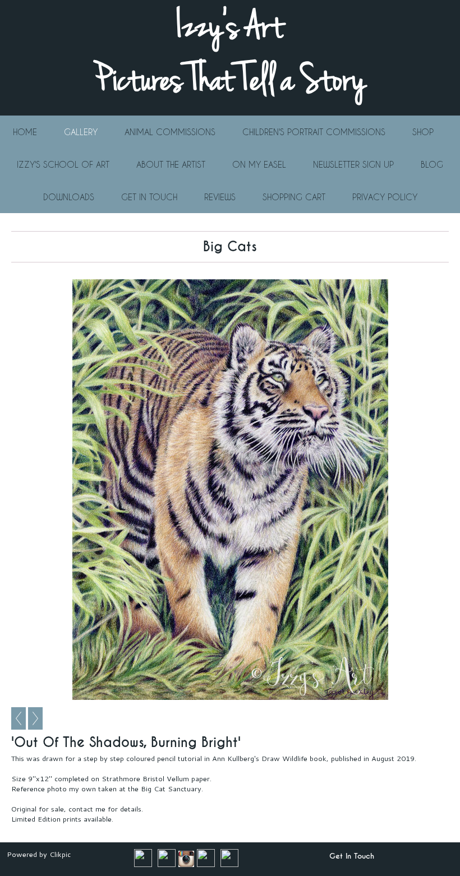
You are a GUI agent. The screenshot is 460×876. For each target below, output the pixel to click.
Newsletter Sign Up (353, 164)
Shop (423, 132)
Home (25, 132)
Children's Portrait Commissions (313, 132)
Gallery (81, 132)
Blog (432, 164)
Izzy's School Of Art (63, 164)
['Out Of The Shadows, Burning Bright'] (230, 489)
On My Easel (259, 164)
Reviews (220, 197)
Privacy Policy (384, 197)
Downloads (68, 197)
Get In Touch (149, 197)
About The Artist (170, 164)
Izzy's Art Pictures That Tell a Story (230, 53)
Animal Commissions (170, 132)
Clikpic (60, 854)
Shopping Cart (294, 197)
